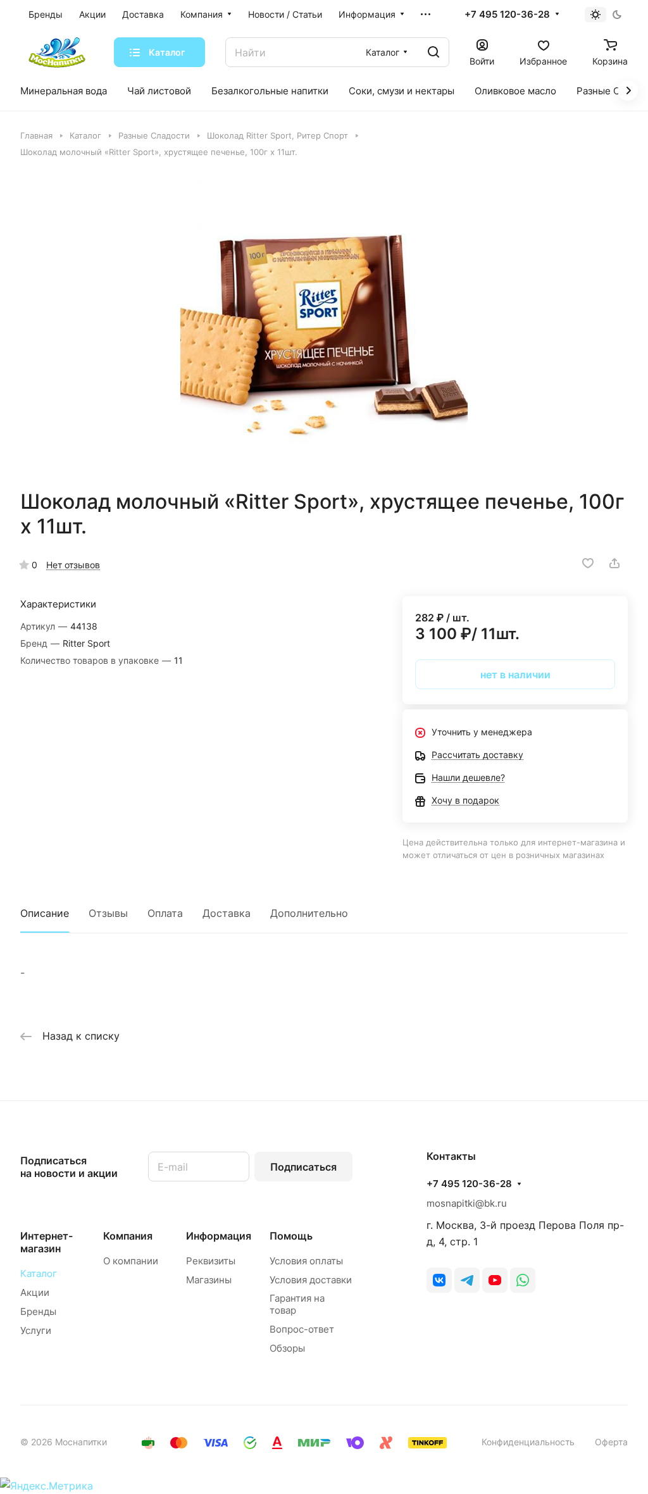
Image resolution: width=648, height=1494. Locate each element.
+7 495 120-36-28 (507, 14)
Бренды (38, 1311)
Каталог (38, 1273)
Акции (34, 1292)
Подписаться (303, 1167)
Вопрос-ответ (302, 1329)
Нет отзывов (73, 564)
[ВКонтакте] (439, 1280)
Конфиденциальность (528, 1441)
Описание (44, 913)
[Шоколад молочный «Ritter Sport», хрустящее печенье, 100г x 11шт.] (324, 323)
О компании (130, 1261)
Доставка (226, 913)
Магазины (209, 1280)
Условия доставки (311, 1280)
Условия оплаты (306, 1261)
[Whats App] (522, 1280)
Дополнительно (309, 913)
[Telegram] (467, 1280)
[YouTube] (495, 1280)
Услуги (35, 1330)
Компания (128, 1235)
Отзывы (108, 913)
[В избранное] (588, 563)
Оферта (611, 1441)
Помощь (291, 1235)
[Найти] (433, 52)
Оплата (165, 913)
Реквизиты (210, 1261)
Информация (218, 1235)
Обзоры (287, 1348)
